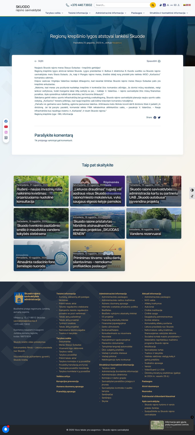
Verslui (148, 366)
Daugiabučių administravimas (159, 316)
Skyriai (105, 401)
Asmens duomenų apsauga (70, 386)
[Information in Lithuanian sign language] (160, 5)
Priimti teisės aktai (67, 303)
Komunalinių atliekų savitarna (158, 323)
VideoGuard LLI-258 (154, 369)
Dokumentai (64, 341)
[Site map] (168, 5)
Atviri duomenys (150, 386)
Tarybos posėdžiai (68, 355)
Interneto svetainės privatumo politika (120, 306)
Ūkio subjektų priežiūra (113, 350)
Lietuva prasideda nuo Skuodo (159, 326)
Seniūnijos (106, 397)
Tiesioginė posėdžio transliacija (74, 368)
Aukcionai (149, 306)
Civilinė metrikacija (153, 310)
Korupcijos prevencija (67, 381)
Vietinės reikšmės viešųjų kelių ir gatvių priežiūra (160, 358)
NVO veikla (150, 300)
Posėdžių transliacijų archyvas (73, 365)
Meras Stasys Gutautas (70, 345)
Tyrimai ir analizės (67, 323)
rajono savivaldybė (28, 8)
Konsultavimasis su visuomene (116, 333)
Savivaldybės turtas (154, 350)
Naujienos (117, 43)
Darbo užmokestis (110, 326)
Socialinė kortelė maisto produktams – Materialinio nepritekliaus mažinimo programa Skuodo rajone (163, 339)
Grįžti (40, 61)
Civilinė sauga (151, 313)
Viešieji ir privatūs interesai (114, 353)
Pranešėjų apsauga (65, 391)
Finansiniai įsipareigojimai (114, 323)
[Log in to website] (178, 5)
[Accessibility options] (171, 5)
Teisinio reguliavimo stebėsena (73, 306)
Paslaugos (136, 13)
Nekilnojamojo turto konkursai (116, 359)
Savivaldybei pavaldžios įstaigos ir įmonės (118, 383)
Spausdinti (152, 61)
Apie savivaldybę (150, 401)
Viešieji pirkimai (109, 356)
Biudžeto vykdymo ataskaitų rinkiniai (119, 313)
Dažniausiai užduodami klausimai (158, 396)
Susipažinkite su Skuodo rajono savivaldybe (160, 413)
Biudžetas (106, 310)
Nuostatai (106, 336)
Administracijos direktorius (114, 374)
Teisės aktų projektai (69, 320)
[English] (187, 5)
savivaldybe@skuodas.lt (25, 321)
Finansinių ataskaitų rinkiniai (115, 320)
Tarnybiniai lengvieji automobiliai (117, 346)
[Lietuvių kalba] (184, 5)
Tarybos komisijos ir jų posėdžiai (74, 361)
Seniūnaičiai (107, 394)
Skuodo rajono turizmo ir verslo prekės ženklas (160, 406)
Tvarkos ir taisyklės (68, 333)
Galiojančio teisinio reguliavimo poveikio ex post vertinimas (73, 312)
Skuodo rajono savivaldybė (116, 430)
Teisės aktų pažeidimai (70, 316)
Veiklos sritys (63, 376)
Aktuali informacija (151, 293)
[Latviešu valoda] (189, 5)
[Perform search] (153, 5)
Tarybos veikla (53, 13)
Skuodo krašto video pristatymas (30, 342)
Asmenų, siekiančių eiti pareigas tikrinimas (74, 299)
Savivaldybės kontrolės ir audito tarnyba (117, 389)
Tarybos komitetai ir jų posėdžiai (74, 371)
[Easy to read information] (164, 5)
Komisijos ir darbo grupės (114, 378)
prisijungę (42, 140)
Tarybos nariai (65, 351)
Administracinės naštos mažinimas (118, 300)
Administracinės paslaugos (115, 297)
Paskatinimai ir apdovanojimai (116, 340)
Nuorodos (147, 391)
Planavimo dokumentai (112, 343)
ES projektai (107, 316)
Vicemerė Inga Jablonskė (71, 348)
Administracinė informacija (110, 13)
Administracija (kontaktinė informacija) (120, 371)
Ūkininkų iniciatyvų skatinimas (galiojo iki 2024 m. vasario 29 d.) (163, 375)
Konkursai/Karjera (110, 330)
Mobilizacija (150, 346)
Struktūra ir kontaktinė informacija (167, 13)
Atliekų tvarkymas (153, 303)
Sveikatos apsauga (154, 363)
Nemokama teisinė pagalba (72, 330)
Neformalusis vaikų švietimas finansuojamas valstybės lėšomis (160, 332)
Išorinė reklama (152, 320)
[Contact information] (175, 5)
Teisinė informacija (78, 13)
